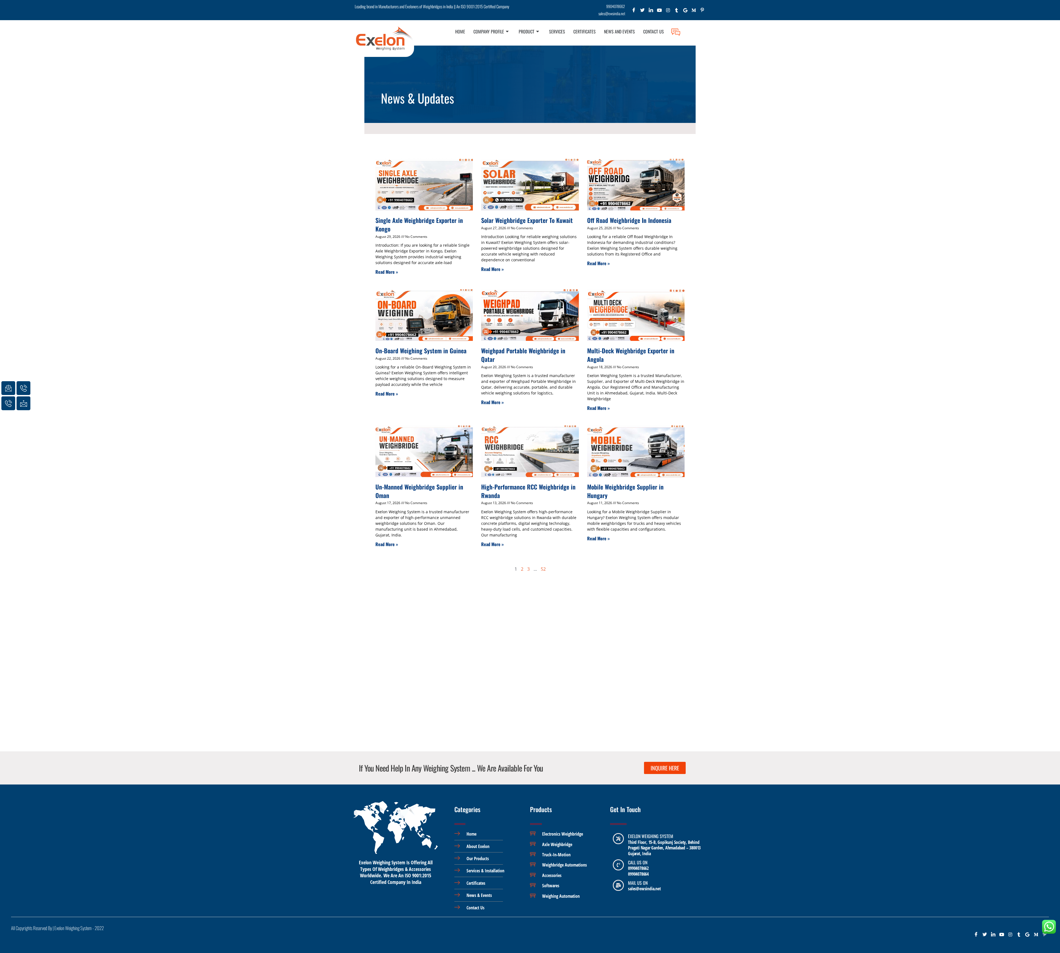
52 (543, 569)
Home (460, 31)
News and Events (619, 31)
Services (557, 31)
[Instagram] (668, 11)
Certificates (584, 31)
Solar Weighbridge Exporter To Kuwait (527, 220)
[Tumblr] (677, 11)
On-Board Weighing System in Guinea (421, 350)
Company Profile (488, 31)
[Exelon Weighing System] (618, 838)
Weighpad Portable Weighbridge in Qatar (523, 355)
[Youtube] (659, 11)
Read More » (386, 271)
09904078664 (638, 874)
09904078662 (638, 868)
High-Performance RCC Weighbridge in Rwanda (528, 491)
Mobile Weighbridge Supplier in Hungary (625, 491)
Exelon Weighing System (650, 836)
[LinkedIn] (651, 11)
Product (526, 31)
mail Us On (638, 883)
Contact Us (653, 31)
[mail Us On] (618, 885)
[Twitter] (642, 11)
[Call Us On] (618, 864)
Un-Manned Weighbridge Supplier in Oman (419, 491)
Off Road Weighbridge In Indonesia (629, 220)
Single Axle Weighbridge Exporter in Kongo (419, 224)
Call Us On (637, 862)
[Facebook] (634, 11)
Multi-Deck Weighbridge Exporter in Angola (630, 355)
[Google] (685, 11)
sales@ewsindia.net (644, 889)
